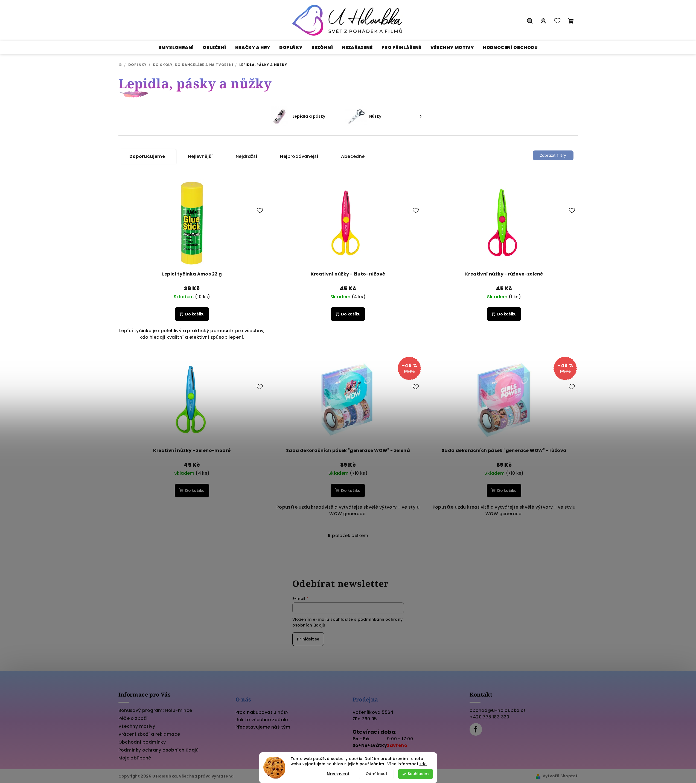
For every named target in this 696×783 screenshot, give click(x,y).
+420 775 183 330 (489, 717)
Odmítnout (376, 773)
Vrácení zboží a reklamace (149, 734)
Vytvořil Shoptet (560, 776)
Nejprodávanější (299, 156)
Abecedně (353, 156)
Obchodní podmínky (142, 742)
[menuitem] (176, 47)
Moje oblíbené (134, 758)
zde (423, 764)
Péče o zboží (133, 718)
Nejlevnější (200, 156)
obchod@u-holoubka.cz (498, 710)
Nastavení (338, 774)
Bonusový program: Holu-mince (155, 710)
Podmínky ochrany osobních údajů (158, 750)
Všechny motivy (136, 726)
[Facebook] (476, 729)
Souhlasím (418, 773)
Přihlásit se (308, 639)
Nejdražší (246, 156)
